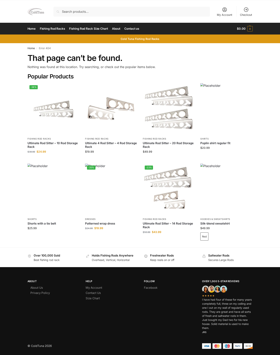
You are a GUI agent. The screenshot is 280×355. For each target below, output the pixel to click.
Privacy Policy (40, 293)
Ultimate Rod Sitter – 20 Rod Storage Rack (168, 145)
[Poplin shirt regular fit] (226, 109)
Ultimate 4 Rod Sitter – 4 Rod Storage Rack (111, 145)
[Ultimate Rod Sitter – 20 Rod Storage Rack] (169, 109)
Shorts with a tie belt (42, 223)
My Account (224, 14)
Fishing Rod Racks (39, 138)
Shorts (32, 219)
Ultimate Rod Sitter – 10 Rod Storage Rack (53, 145)
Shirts (204, 138)
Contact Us (93, 293)
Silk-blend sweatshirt (215, 223)
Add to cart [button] (53, 159)
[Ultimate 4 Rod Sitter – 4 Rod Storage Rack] (111, 109)
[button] (244, 28)
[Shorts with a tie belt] (53, 190)
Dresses (90, 219)
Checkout (246, 14)
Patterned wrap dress (100, 223)
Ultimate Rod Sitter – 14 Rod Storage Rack (168, 225)
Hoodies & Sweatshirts (215, 219)
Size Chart (93, 298)
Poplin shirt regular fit (215, 143)
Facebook (150, 287)
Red (204, 236)
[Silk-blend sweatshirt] (226, 190)
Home (31, 48)
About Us (36, 287)
